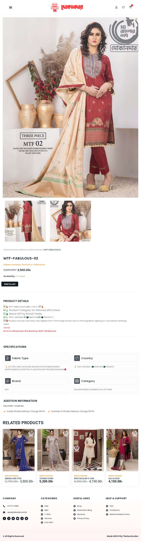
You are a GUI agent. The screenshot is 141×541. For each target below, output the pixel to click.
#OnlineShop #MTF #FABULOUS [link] (40, 331)
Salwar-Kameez (35, 250)
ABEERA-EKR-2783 (13, 478)
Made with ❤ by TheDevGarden (122, 536)
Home (6, 250)
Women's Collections (18, 250)
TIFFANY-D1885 (46, 478)
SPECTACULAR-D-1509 (84, 478)
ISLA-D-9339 (114, 478)
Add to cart (9, 284)
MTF (7, 389)
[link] (6, 327)
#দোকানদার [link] (7, 331)
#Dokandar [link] (18, 331)
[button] (10, 7)
